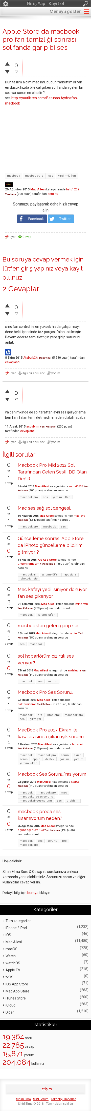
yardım (78, 759)
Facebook (36, 219)
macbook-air (28, 574)
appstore (70, 574)
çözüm (64, 759)
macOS (11, 949)
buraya (32, 893)
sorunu (52, 681)
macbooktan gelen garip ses (49, 625)
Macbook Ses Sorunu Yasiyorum (52, 774)
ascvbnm (32, 426)
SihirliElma (23, 1099)
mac (64, 792)
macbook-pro (34, 175)
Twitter (65, 219)
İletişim (45, 1089)
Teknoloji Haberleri (63, 1099)
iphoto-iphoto (29, 578)
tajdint (74, 633)
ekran (77, 755)
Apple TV (13, 970)
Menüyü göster (65, 11)
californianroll (27, 704)
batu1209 (72, 189)
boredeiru (78, 744)
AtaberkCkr (30, 357)
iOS (8, 935)
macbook (13, 175)
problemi (53, 715)
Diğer (10, 1012)
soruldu (53, 194)
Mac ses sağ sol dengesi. (44, 508)
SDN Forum (41, 1099)
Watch (11, 956)
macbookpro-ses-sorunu (36, 796)
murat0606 (76, 486)
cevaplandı (12, 362)
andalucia (74, 670)
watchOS (13, 963)
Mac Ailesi (38, 189)
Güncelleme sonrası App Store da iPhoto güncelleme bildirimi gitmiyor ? (51, 545)
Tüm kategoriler (18, 921)
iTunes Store (16, 998)
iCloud (10, 1005)
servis (24, 759)
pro (40, 715)
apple (36, 759)
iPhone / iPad (16, 928)
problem (72, 800)
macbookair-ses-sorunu (36, 800)
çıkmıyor (35, 719)
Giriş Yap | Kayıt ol (45, 3)
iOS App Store (47, 559)
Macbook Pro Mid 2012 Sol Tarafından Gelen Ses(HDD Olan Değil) (52, 471)
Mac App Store (17, 991)
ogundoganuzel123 (31, 830)
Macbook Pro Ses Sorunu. (45, 692)
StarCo (75, 781)
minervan (81, 604)
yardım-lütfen (67, 175)
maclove (79, 515)
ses (50, 175)
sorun (65, 755)
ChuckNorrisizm (28, 563)
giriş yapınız (37, 268)
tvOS (9, 977)
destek (49, 759)
